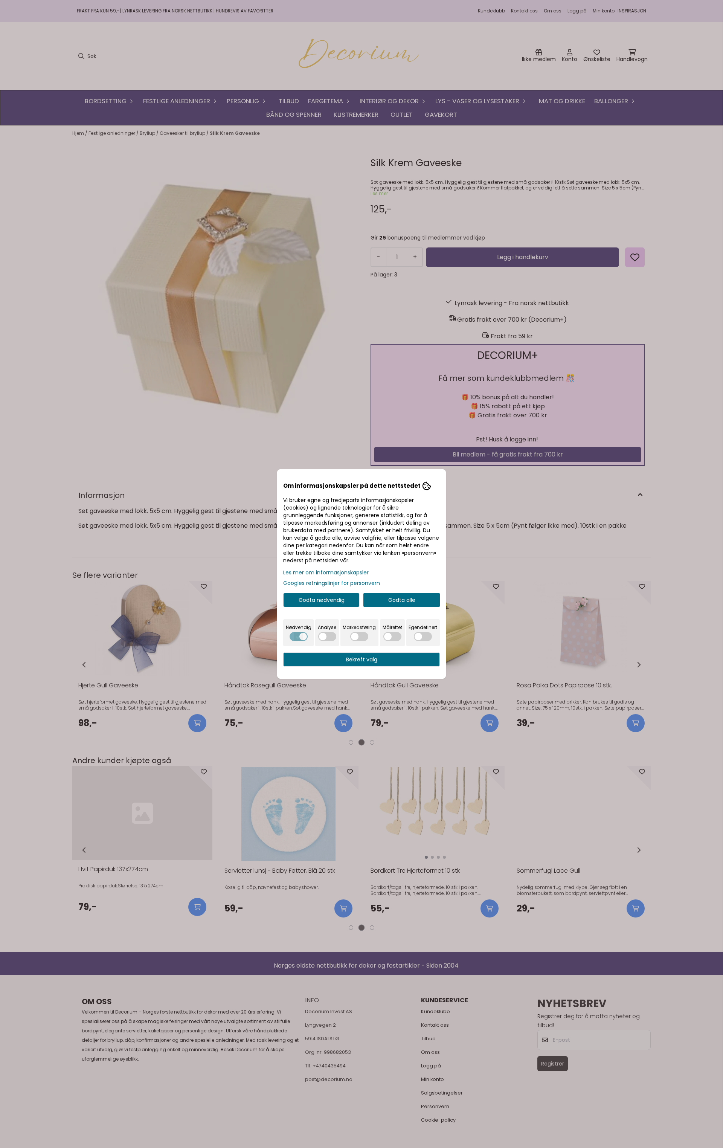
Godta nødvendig (322, 600)
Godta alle (401, 600)
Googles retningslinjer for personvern (331, 583)
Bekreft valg (361, 659)
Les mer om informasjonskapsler (326, 572)
